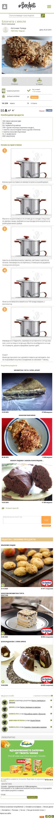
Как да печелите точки (35, 810)
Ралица (23, 28)
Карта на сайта (5, 813)
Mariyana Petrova (17, 720)
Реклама (15, 810)
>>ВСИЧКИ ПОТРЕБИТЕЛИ (42, 696)
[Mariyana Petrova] (5, 723)
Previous (3, 56)
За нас (22, 810)
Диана (12, 701)
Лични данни (48, 807)
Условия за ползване (33, 807)
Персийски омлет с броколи (34, 714)
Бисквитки (6, 810)
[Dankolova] (5, 716)
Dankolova (14, 714)
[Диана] (5, 703)
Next (51, 56)
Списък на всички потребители (11, 807)
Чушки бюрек (35, 720)
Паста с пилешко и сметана (30, 707)
